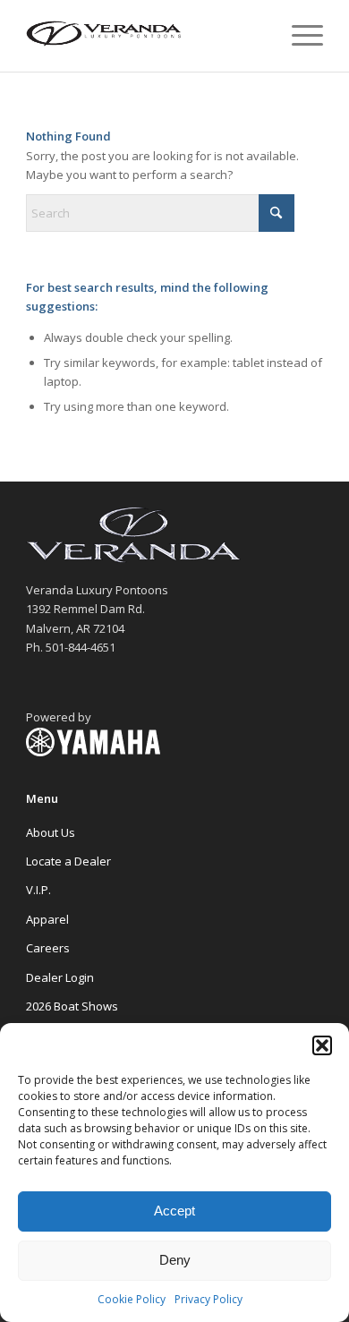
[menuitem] (298, 36)
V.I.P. (38, 890)
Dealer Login (60, 977)
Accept (174, 1210)
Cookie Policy (132, 1299)
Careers (48, 948)
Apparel (47, 919)
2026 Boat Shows (72, 1006)
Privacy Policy (208, 1299)
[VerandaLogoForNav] (144, 36)
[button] (322, 1045)
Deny (175, 1259)
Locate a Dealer (68, 861)
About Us (50, 832)
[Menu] (298, 36)
